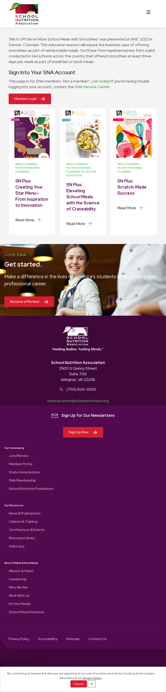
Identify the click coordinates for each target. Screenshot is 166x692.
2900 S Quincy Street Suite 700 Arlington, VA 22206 (78, 374)
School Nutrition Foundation (31, 489)
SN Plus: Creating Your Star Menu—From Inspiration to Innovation (31, 193)
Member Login (25, 98)
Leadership (18, 579)
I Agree (78, 684)
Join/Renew (18, 456)
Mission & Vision (21, 571)
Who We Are (18, 588)
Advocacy (16, 546)
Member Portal (20, 464)
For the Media (19, 604)
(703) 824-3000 (81, 389)
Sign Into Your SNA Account (42, 72)
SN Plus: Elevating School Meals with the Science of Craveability (82, 197)
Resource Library (22, 538)
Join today (100, 81)
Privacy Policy (19, 639)
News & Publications (25, 514)
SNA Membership (22, 481)
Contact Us (97, 639)
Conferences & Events (27, 530)
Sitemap (73, 639)
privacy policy (92, 678)
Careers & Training (23, 522)
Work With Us (19, 596)
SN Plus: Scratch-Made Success (132, 187)
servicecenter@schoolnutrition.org (78, 400)
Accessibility (47, 639)
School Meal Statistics (26, 612)
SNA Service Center (92, 86)
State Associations (24, 472)
